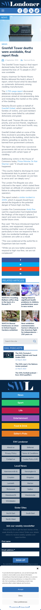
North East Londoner (10, 514)
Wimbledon (10, 501)
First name (6, 541)
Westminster (30, 495)
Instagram (25, 10)
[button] (37, 568)
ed (14, 108)
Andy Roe (30, 209)
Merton (30, 483)
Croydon (10, 477)
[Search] (35, 341)
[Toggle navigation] (3, 11)
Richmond (11, 489)
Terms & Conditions (30, 453)
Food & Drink (20, 425)
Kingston (30, 477)
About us (10, 447)
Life (20, 410)
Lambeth (10, 483)
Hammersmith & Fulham (10, 472)
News (4, 17)
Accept (20, 589)
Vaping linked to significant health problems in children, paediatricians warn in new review (30, 302)
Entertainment (20, 418)
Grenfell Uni (7, 108)
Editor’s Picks (20, 433)
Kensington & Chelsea (30, 472)
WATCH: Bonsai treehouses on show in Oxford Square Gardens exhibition (10, 326)
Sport (20, 402)
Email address (8, 550)
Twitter (31, 10)
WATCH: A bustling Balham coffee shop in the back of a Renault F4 (10, 301)
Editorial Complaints (30, 448)
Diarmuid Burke (29, 60)
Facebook (19, 10)
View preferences (20, 602)
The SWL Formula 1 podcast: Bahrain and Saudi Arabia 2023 (26, 355)
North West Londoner (10, 520)
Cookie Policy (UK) (30, 459)
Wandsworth (10, 495)
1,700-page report (14, 91)
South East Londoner (30, 514)
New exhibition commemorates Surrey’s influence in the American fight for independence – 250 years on (29, 329)
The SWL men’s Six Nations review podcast (26, 365)
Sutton (30, 489)
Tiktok (37, 10)
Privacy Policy (24, 607)
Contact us (10, 459)
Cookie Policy (15, 607)
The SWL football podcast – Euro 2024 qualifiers (26, 374)
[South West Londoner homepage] (20, 4)
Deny (20, 596)
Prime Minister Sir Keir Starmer (19, 162)
